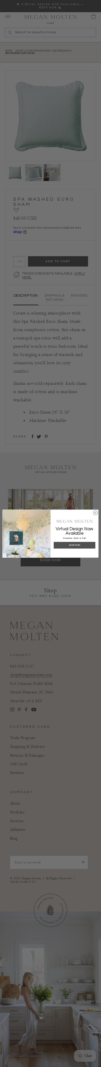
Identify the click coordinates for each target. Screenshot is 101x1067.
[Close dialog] (95, 513)
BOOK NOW (74, 545)
